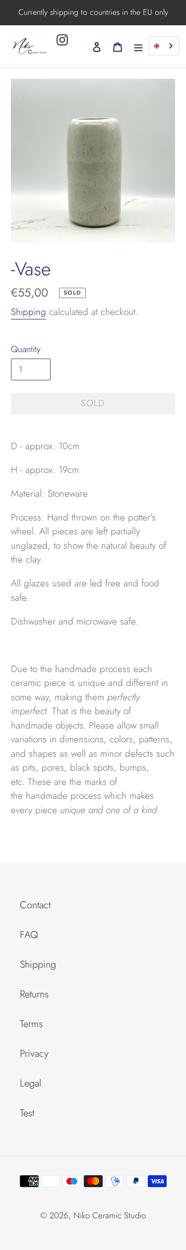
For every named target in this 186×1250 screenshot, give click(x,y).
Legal (30, 1083)
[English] (164, 46)
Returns (34, 994)
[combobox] (164, 45)
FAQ (29, 935)
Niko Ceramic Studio (109, 1215)
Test (27, 1113)
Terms (31, 1024)
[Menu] (138, 46)
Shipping (28, 311)
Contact (35, 905)
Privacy (34, 1053)
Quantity (26, 349)
